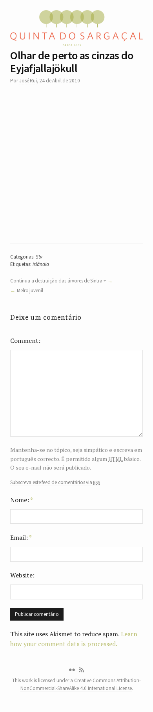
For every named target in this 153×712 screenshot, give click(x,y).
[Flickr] (72, 670)
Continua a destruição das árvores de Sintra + (58, 280)
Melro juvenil (30, 290)
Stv (39, 256)
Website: (22, 575)
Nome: (21, 499)
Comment (24, 340)
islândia (41, 264)
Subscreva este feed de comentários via (55, 482)
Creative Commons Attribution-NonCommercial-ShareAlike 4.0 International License (80, 684)
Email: (21, 537)
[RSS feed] (81, 670)
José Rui (28, 80)
